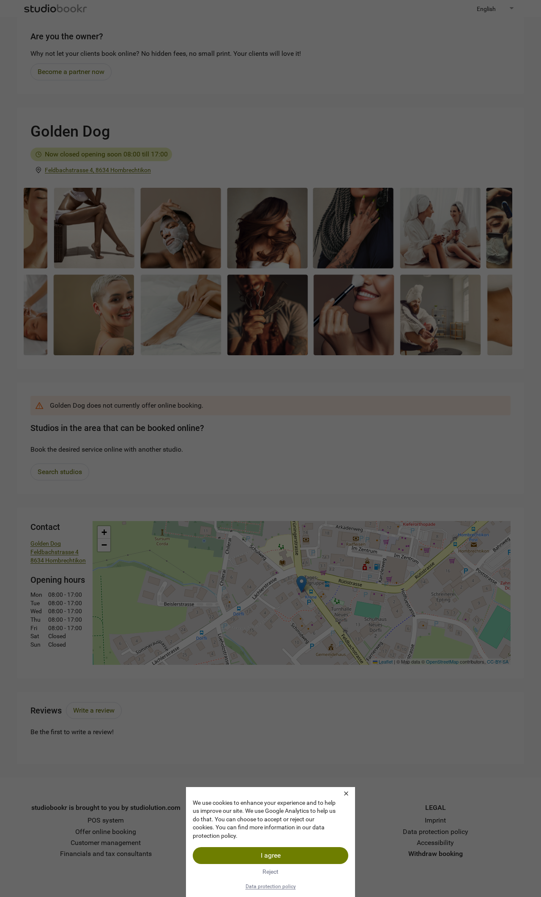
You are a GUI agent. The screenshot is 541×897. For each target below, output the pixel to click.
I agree (271, 855)
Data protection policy (271, 886)
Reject (270, 871)
